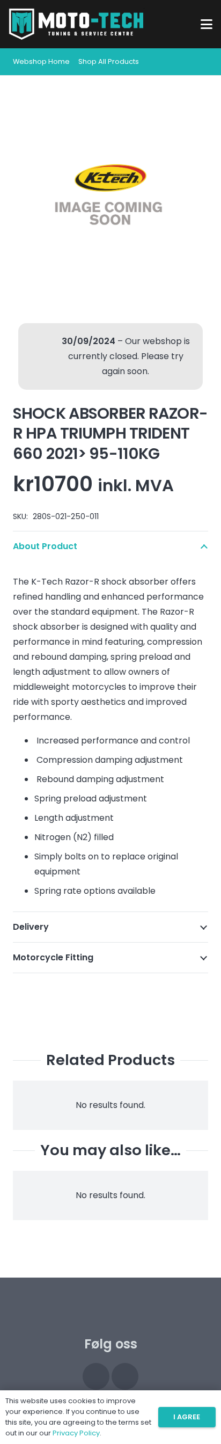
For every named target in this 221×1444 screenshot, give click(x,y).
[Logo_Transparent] (76, 24)
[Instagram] (96, 1376)
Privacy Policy (76, 1433)
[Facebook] (125, 1376)
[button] (206, 24)
